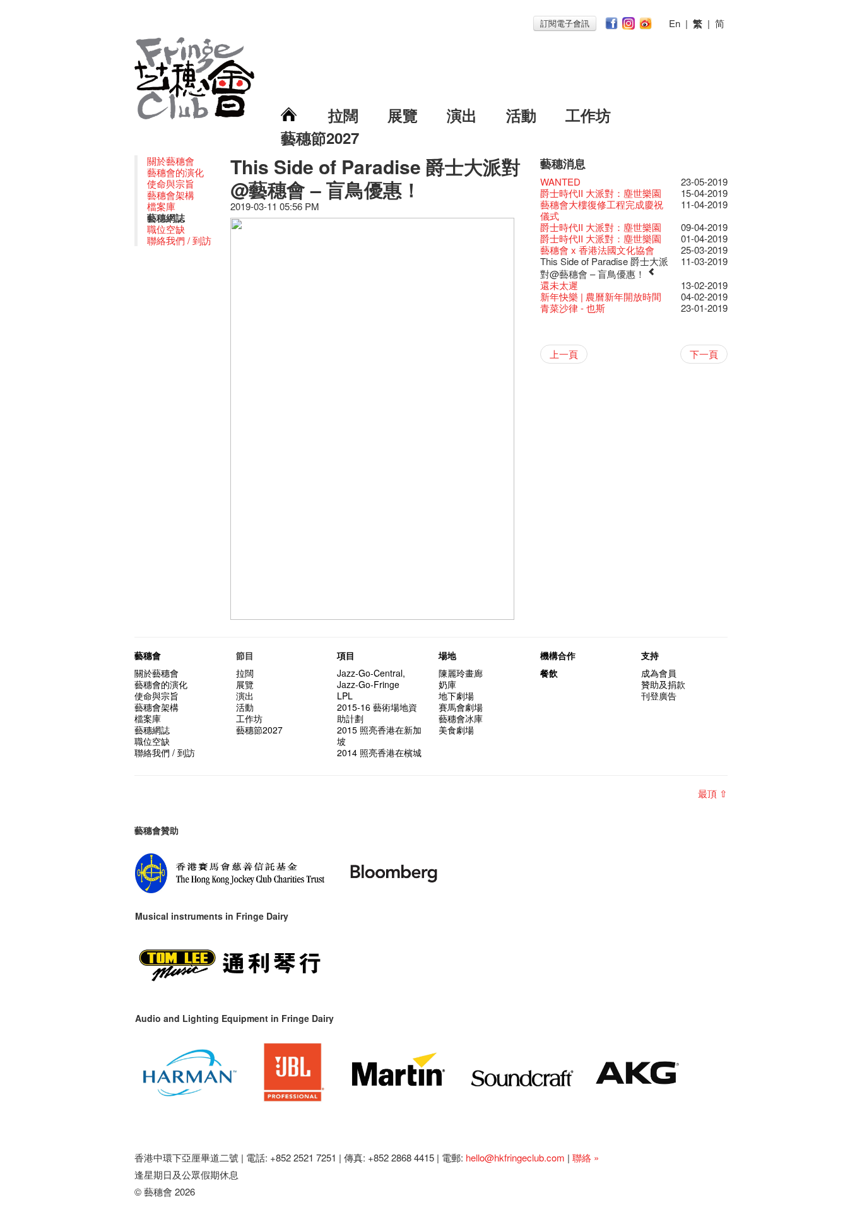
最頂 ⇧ (713, 793)
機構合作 (558, 655)
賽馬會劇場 (461, 707)
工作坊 (588, 115)
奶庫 (447, 684)
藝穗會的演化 (175, 172)
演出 (462, 115)
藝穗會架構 (170, 194)
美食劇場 (456, 729)
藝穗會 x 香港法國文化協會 (597, 249)
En (674, 23)
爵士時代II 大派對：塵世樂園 (600, 192)
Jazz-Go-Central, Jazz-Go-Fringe (371, 679)
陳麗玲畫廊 (461, 673)
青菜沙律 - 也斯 (572, 307)
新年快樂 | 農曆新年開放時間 (600, 296)
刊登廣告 (658, 695)
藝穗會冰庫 (461, 718)
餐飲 (549, 673)
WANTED (560, 181)
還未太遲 (559, 285)
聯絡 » (585, 1157)
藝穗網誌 (152, 729)
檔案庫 (161, 206)
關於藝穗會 (170, 160)
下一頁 (704, 353)
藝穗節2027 (320, 137)
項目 (346, 655)
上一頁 (564, 353)
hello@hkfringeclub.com (515, 1157)
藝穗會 (147, 655)
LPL (345, 695)
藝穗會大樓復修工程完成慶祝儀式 (601, 210)
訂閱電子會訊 (564, 23)
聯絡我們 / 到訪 (179, 240)
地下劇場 (456, 695)
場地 (447, 655)
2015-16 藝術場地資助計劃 (377, 713)
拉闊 (343, 115)
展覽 (402, 115)
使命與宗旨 (170, 183)
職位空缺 (166, 228)
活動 (521, 115)
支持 (650, 655)
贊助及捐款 (663, 684)
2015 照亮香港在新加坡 (379, 735)
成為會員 (658, 673)
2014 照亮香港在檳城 (379, 752)
